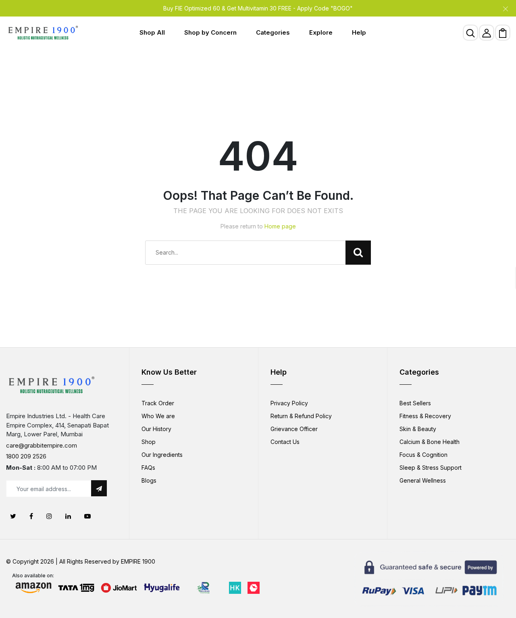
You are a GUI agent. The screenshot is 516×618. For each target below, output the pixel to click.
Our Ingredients (162, 454)
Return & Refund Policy (301, 416)
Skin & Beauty (417, 428)
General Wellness (422, 480)
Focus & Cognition (423, 454)
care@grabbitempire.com (41, 445)
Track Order (157, 403)
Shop (148, 441)
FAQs (148, 467)
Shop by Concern (210, 32)
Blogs (148, 480)
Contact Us (285, 441)
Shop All (152, 32)
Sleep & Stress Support (430, 467)
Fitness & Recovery (425, 416)
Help (359, 32)
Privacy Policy (289, 403)
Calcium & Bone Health (429, 441)
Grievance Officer (294, 428)
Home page (280, 226)
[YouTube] (87, 516)
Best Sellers (415, 403)
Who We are (158, 416)
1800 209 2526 (26, 456)
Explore (321, 32)
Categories (273, 32)
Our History (156, 428)
